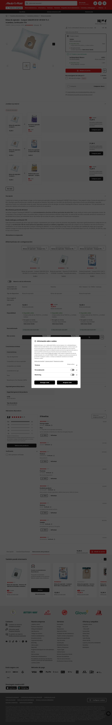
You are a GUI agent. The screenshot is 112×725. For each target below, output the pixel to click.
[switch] (72, 370)
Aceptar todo (67, 382)
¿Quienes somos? (49, 361)
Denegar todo (44, 382)
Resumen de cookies (58, 361)
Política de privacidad (39, 361)
